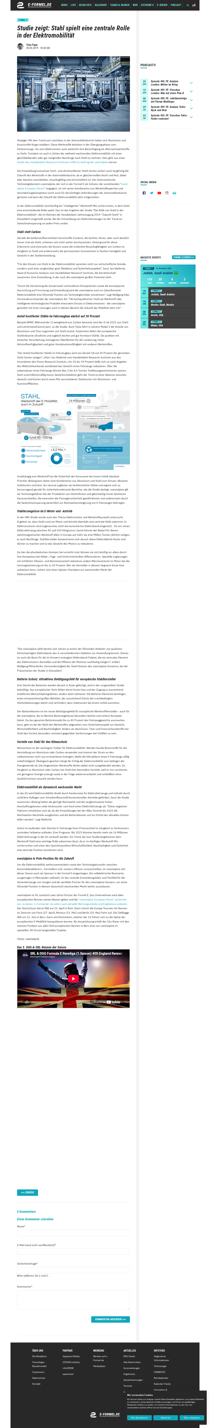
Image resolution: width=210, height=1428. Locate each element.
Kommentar (24, 1286)
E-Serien (162, 5)
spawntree (68, 1374)
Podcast (176, 5)
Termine (128, 1385)
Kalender (101, 5)
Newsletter (174, 193)
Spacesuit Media (71, 1356)
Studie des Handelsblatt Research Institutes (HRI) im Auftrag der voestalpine (62, 162)
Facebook (144, 193)
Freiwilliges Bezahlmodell (39, 1364)
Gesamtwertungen (133, 1379)
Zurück (29, 1192)
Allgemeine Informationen (161, 1358)
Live (73, 5)
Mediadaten (99, 1366)
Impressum (38, 1372)
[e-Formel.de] (34, 5)
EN (194, 5)
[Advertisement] (73, 610)
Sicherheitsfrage (27, 1263)
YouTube (159, 193)
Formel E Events (182, 257)
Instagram (167, 193)
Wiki (135, 5)
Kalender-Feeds (162, 1383)
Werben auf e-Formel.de (100, 1358)
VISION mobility (71, 1362)
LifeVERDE (68, 1368)
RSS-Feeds (129, 1356)
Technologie (160, 1366)
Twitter (152, 193)
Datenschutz (38, 1377)
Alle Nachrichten (132, 1362)
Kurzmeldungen (132, 1368)
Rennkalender (161, 1377)
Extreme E (147, 5)
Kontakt (36, 1383)
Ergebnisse (129, 1374)
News (64, 5)
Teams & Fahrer (119, 5)
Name (23, 1226)
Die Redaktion (39, 1356)
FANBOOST (160, 1372)
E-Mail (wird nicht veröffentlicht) (36, 1245)
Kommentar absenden (108, 1319)
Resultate (85, 5)
